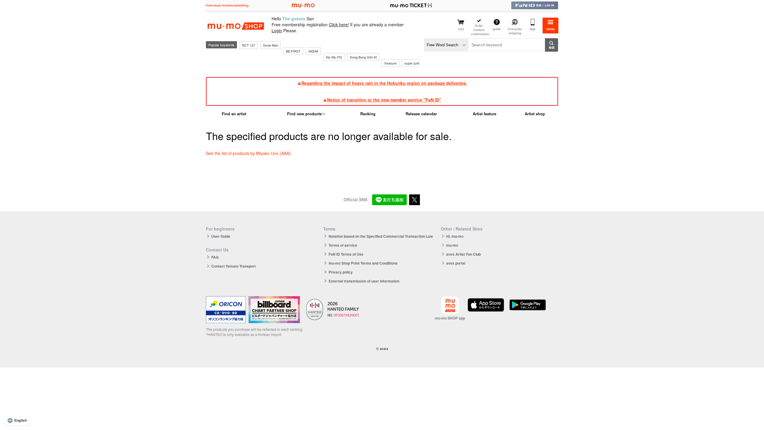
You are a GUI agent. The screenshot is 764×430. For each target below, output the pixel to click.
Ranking (367, 113)
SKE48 (313, 51)
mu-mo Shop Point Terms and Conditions (363, 263)
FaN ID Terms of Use (346, 254)
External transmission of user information (364, 281)
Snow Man (270, 45)
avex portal (455, 263)
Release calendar (421, 113)
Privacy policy (341, 272)
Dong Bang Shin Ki (363, 57)
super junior (412, 63)
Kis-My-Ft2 (334, 57)
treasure (390, 63)
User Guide (220, 236)
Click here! (339, 24)
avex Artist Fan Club (463, 254)
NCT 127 (248, 45)
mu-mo (452, 245)
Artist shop (535, 113)
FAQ (214, 257)
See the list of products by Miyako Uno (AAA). (249, 153)
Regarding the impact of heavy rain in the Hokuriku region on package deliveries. (384, 83)
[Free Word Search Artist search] (446, 45)
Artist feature (484, 113)
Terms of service (343, 245)
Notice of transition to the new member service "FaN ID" (384, 100)
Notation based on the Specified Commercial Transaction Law (381, 236)
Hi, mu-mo (454, 236)
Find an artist (234, 113)
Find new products (304, 113)
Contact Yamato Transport (233, 266)
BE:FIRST (293, 51)
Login (277, 30)
